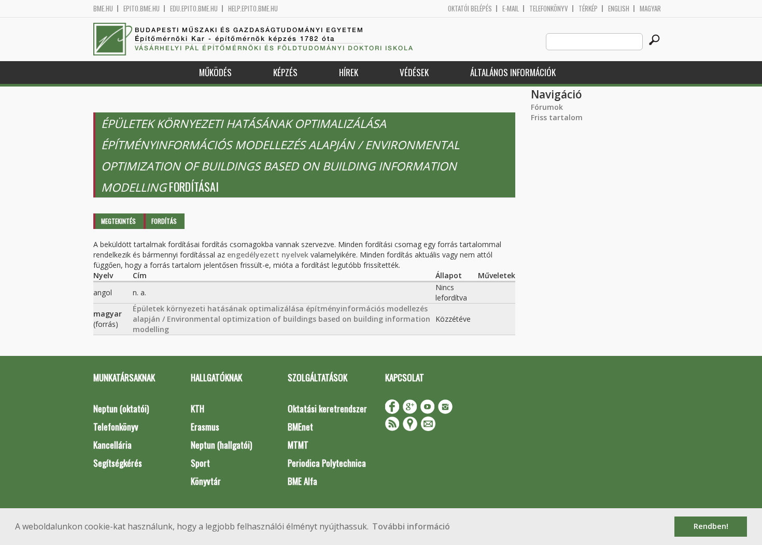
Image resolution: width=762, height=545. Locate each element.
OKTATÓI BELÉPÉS (470, 8)
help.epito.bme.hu (253, 8)
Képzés (285, 72)
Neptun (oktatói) (121, 408)
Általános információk (513, 72)
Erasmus (205, 426)
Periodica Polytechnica (327, 462)
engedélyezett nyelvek (267, 255)
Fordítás (164, 221)
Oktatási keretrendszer (327, 408)
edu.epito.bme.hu (194, 8)
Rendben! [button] (711, 526)
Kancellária (112, 444)
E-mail (510, 8)
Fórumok (547, 107)
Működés (215, 72)
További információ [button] (411, 526)
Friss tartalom (557, 117)
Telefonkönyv (548, 8)
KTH (197, 408)
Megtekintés (118, 221)
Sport (200, 462)
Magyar (650, 8)
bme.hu (103, 8)
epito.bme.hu (141, 8)
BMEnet (300, 426)
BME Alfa (302, 481)
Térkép (588, 8)
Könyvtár (206, 481)
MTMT (298, 444)
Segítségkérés (117, 462)
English (618, 8)
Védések (414, 72)
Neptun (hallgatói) (221, 444)
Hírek (348, 72)
